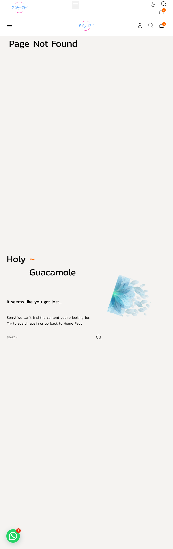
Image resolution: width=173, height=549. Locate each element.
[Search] (98, 337)
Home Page (73, 323)
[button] (75, 5)
